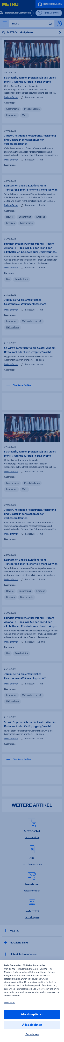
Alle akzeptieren (32, 1014)
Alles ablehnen (32, 1024)
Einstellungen (32, 1034)
